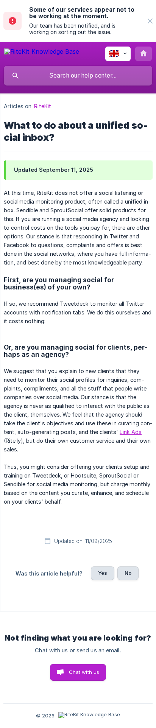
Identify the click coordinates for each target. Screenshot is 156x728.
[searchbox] (78, 76)
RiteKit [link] (42, 106)
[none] (150, 21)
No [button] (128, 573)
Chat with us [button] (84, 672)
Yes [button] (102, 573)
